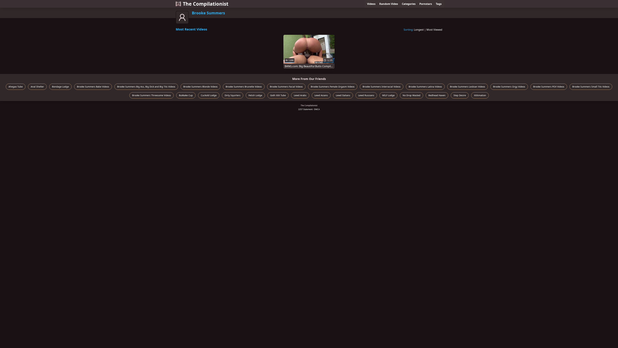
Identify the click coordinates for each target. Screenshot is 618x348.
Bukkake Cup (186, 95)
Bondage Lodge (60, 86)
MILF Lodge (388, 95)
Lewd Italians (343, 95)
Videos (371, 4)
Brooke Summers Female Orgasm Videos (333, 86)
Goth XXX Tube (278, 95)
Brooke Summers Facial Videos (286, 86)
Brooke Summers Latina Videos (425, 86)
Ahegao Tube (16, 86)
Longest (419, 29)
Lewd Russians (366, 95)
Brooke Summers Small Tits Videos (590, 86)
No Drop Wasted (411, 95)
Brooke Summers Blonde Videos (200, 86)
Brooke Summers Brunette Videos (244, 86)
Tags (439, 4)
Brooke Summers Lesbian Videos (467, 86)
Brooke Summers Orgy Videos (509, 86)
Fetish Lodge (255, 95)
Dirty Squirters (232, 95)
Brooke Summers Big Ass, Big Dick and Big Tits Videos (146, 86)
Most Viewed (434, 29)
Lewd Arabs (300, 95)
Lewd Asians (321, 95)
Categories (409, 4)
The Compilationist (205, 3)
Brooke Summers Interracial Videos (382, 86)
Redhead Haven (436, 95)
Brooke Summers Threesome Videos (151, 95)
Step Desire (460, 95)
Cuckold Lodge (209, 95)
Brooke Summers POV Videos (548, 86)
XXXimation (480, 95)
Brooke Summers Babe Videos (93, 86)
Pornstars (425, 4)
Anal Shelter (37, 86)
